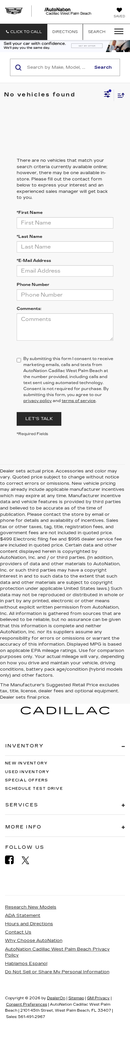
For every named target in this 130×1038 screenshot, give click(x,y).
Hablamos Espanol (26, 963)
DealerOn (56, 998)
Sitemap (76, 998)
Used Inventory (27, 772)
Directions (65, 32)
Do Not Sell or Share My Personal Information (57, 972)
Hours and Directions (29, 924)
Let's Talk (39, 418)
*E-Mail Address (34, 260)
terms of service (79, 400)
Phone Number (33, 284)
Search (103, 67)
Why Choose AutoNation (33, 940)
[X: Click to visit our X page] (29, 860)
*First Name (30, 212)
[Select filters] (107, 95)
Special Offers (26, 780)
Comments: (29, 308)
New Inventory (26, 763)
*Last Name (29, 236)
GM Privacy (98, 998)
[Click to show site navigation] (116, 31)
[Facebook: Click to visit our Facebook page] (12, 860)
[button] (23, 32)
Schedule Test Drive (34, 788)
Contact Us (18, 932)
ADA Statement (22, 915)
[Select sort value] (119, 95)
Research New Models (30, 907)
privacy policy (37, 400)
